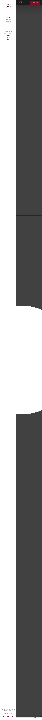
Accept (22, 719)
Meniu (5, 3)
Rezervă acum (35, 3)
